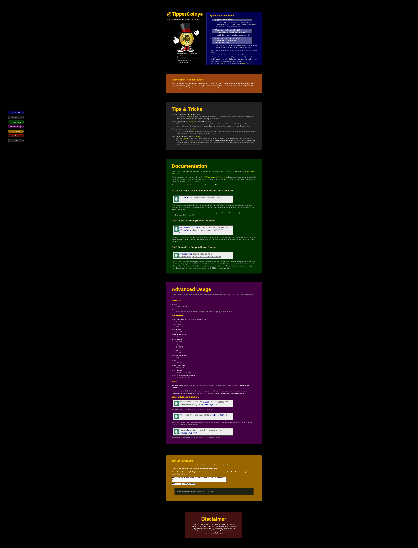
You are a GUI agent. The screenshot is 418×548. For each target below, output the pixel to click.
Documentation (15, 122)
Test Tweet (16, 131)
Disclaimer (16, 136)
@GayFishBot (197, 136)
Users (16, 140)
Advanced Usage (16, 127)
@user (206, 402)
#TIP (195, 433)
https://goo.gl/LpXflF (222, 42)
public (193, 129)
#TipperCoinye (185, 197)
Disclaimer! (245, 63)
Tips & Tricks (15, 117)
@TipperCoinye (224, 63)
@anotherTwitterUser (188, 227)
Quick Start (16, 113)
